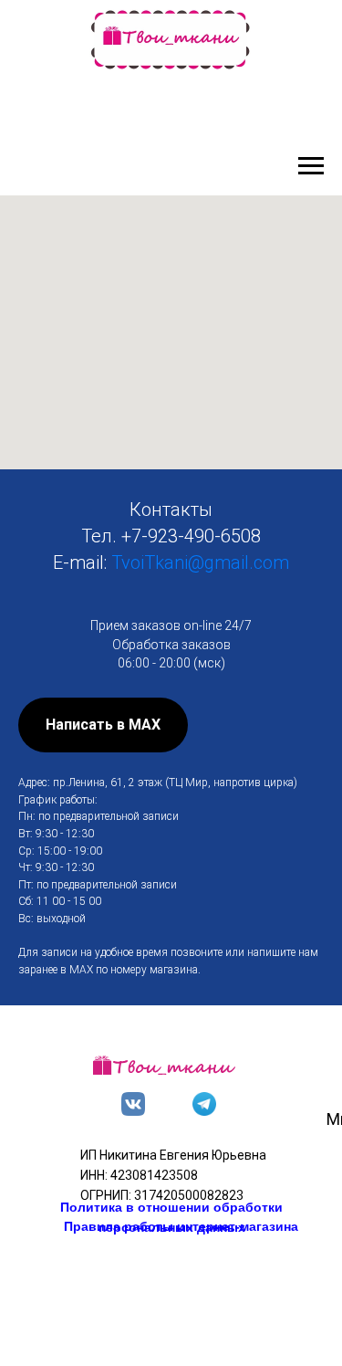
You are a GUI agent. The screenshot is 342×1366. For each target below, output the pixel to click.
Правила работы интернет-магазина (181, 1226)
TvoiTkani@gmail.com (200, 562)
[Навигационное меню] (311, 166)
